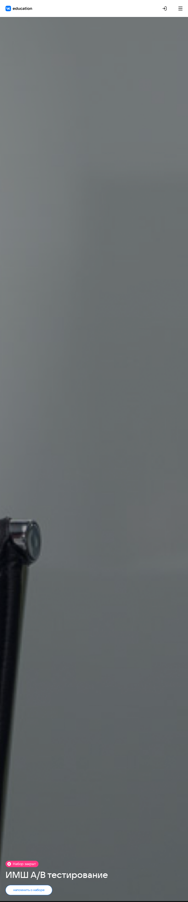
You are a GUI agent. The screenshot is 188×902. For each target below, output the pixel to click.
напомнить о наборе (28, 890)
